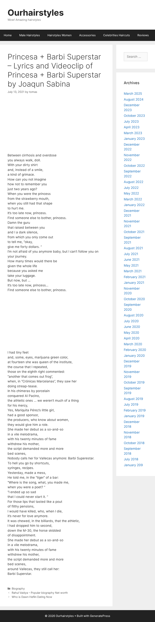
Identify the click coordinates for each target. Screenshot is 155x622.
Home (8, 35)
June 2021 (132, 259)
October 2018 (134, 443)
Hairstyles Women (59, 35)
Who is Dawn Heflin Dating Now (32, 596)
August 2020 (133, 315)
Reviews (143, 35)
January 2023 (134, 139)
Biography (18, 588)
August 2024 (133, 99)
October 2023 (134, 116)
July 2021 (131, 254)
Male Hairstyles (29, 35)
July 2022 (131, 188)
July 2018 (131, 459)
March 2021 (133, 271)
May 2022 (131, 193)
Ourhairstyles (36, 12)
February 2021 (135, 277)
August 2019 (133, 399)
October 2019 (134, 382)
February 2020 (135, 350)
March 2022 (133, 199)
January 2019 (134, 416)
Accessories (87, 35)
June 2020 (132, 327)
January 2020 (134, 356)
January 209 (133, 465)
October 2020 (134, 299)
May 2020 (131, 332)
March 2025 (133, 93)
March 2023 (133, 133)
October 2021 (134, 232)
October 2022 (134, 166)
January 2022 (134, 205)
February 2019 (135, 410)
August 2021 (133, 248)
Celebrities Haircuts (116, 35)
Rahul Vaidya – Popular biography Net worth (40, 592)
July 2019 (131, 404)
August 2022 (133, 182)
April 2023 (132, 127)
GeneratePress (100, 616)
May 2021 (131, 265)
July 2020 (131, 321)
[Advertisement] (56, 126)
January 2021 (134, 282)
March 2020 (133, 344)
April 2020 (132, 338)
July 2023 (131, 121)
